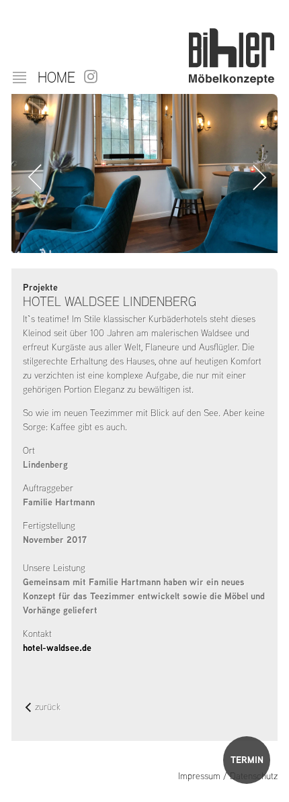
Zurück (32, 177)
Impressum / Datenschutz (228, 776)
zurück (47, 707)
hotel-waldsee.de (57, 647)
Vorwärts (257, 177)
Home (56, 77)
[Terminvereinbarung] (246, 760)
